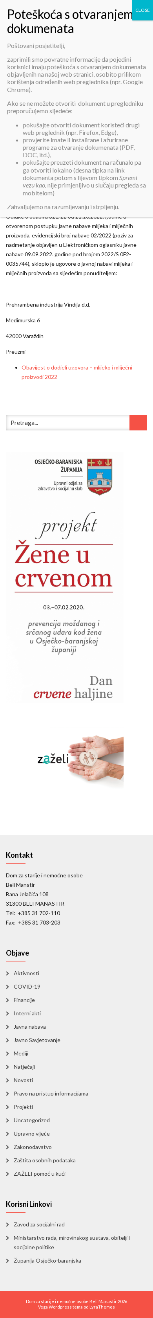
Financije (24, 999)
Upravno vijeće (32, 1133)
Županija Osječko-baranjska (47, 1260)
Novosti (23, 1080)
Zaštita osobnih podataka (45, 1160)
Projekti (23, 1106)
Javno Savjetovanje (37, 1040)
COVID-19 (27, 986)
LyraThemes (102, 1306)
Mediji (21, 1053)
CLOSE (142, 10)
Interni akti (27, 1013)
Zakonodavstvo (33, 1146)
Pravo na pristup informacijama (51, 1093)
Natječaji (24, 1066)
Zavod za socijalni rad (39, 1224)
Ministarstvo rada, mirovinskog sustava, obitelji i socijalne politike (72, 1242)
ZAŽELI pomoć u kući (40, 1173)
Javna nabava (30, 1026)
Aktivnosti (26, 973)
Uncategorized (32, 1120)
